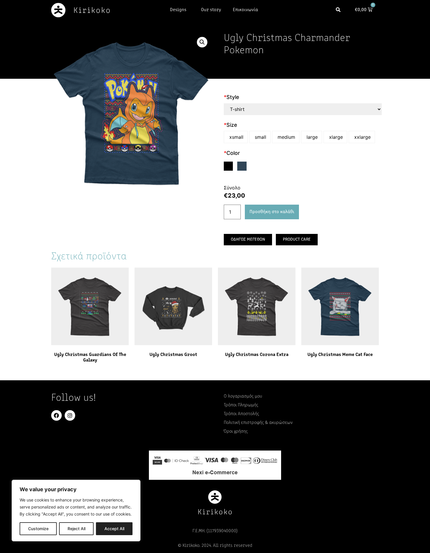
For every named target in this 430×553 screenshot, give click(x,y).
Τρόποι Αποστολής (241, 414)
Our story (211, 10)
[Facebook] (56, 415)
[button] (338, 10)
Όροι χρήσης (236, 431)
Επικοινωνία (245, 10)
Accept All (114, 528)
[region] (76, 510)
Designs (178, 10)
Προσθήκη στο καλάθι (272, 212)
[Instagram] (70, 415)
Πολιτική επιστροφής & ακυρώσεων (258, 422)
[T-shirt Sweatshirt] (303, 109)
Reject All (76, 528)
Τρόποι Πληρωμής (241, 405)
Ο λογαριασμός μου (243, 396)
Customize (38, 528)
